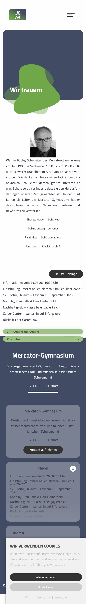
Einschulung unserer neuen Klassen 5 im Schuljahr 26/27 (42, 289)
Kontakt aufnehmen (43, 450)
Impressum (60, 597)
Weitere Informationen (38, 597)
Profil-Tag (13, 339)
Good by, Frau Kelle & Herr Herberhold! (30, 301)
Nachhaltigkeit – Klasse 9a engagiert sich (31, 307)
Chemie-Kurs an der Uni (26, 516)
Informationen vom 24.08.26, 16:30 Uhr (30, 283)
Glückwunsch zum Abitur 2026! (31, 521)
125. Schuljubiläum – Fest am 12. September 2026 (38, 295)
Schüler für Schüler (26, 331)
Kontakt (18, 533)
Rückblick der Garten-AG (20, 320)
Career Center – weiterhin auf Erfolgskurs (31, 313)
